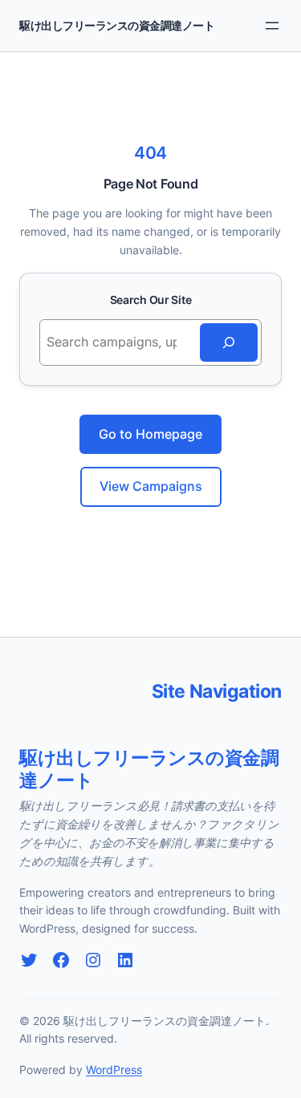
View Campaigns (151, 486)
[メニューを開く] (272, 25)
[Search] (229, 342)
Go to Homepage (150, 434)
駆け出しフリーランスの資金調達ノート (116, 25)
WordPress (114, 1069)
